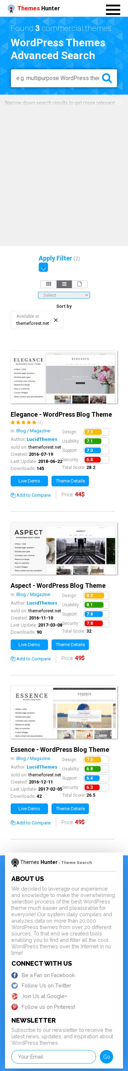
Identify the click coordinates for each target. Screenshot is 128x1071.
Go (106, 1057)
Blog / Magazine (33, 430)
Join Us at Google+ (44, 996)
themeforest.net (44, 447)
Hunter (38, 8)
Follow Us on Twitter (46, 985)
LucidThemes (42, 439)
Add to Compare (32, 495)
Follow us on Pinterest (48, 1007)
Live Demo (29, 481)
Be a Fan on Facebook (48, 975)
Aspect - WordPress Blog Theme (58, 585)
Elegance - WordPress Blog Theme (61, 414)
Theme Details (70, 481)
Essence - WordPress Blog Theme (60, 749)
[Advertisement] (64, 175)
